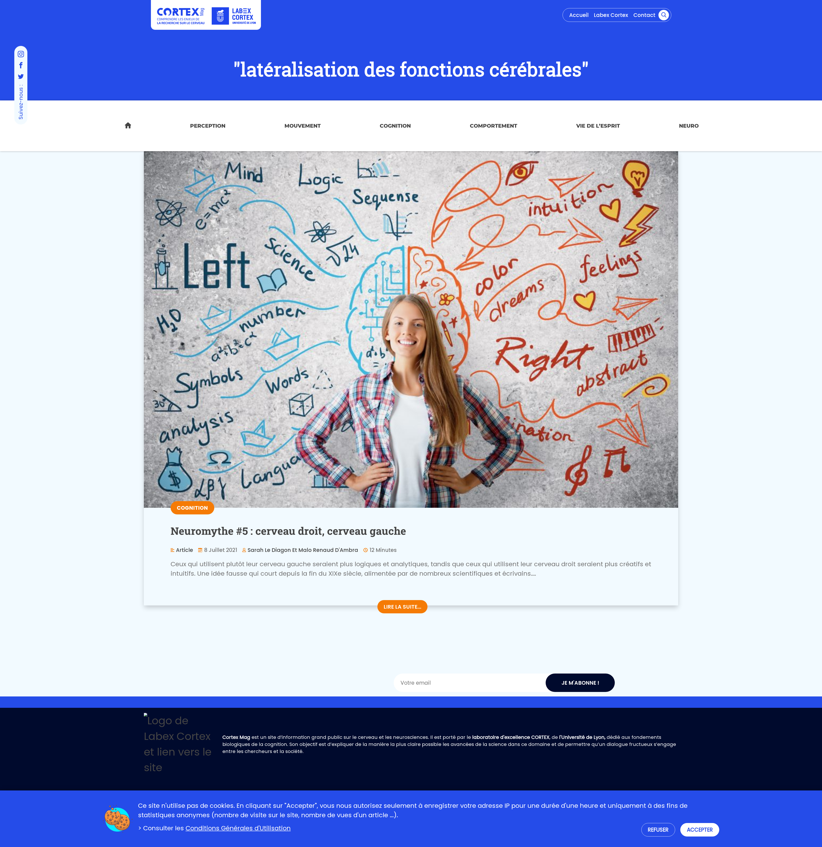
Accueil (579, 15)
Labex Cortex (611, 15)
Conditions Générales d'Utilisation (238, 828)
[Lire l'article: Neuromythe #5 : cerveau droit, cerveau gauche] (411, 329)
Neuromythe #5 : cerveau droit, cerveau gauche (288, 531)
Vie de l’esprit (598, 125)
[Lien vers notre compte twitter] (21, 76)
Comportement (493, 125)
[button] (663, 15)
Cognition (395, 125)
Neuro (689, 125)
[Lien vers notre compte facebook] (21, 65)
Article (184, 550)
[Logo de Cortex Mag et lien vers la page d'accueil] (180, 16)
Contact (644, 15)
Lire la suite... (402, 607)
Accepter (700, 830)
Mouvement (302, 125)
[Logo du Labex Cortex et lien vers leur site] (234, 16)
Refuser (658, 830)
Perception (207, 125)
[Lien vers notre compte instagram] (21, 54)
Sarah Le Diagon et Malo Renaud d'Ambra (303, 550)
